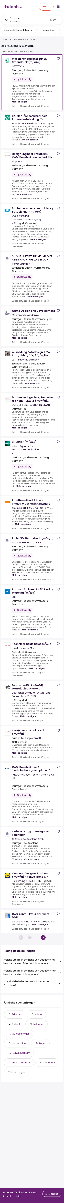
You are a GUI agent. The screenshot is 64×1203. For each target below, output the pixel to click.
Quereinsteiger (20, 1033)
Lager (42, 1043)
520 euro (38, 1024)
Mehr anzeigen (20, 101)
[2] (43, 937)
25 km (53, 20)
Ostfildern (19, 39)
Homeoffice (19, 1043)
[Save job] (58, 58)
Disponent (49, 1062)
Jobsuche (6, 39)
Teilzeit (16, 1024)
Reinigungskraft (21, 1053)
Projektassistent (21, 1062)
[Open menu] (58, 7)
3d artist (16, 1014)
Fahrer (38, 1014)
